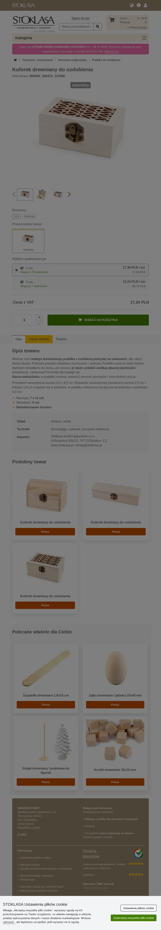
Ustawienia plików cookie (138, 908)
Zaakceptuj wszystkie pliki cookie (133, 917)
